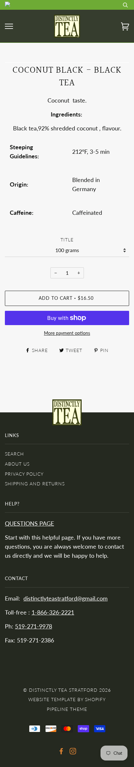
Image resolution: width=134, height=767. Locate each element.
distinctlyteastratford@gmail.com (65, 598)
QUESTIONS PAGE (29, 523)
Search (14, 454)
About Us (17, 464)
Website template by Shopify (67, 699)
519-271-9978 (33, 626)
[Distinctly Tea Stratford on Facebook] (61, 752)
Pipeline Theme (67, 709)
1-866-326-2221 (53, 612)
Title (67, 239)
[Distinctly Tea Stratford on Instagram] (73, 752)
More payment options (67, 333)
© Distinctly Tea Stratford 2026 (67, 690)
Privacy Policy (24, 474)
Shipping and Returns (35, 483)
